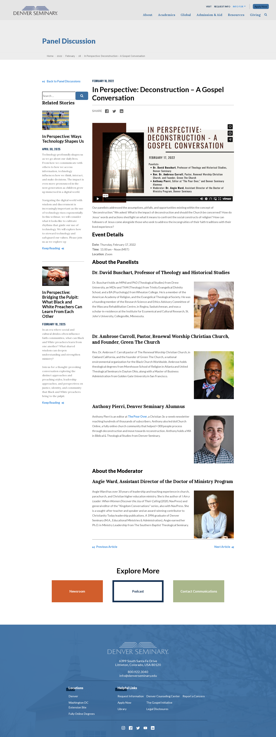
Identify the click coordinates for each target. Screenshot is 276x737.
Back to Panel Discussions (63, 81)
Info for (238, 6)
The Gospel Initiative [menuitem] (159, 702)
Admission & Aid (209, 15)
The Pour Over (137, 416)
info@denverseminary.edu (138, 675)
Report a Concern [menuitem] (194, 696)
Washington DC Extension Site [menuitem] (78, 705)
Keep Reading (51, 248)
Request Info (222, 6)
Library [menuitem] (122, 709)
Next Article (222, 546)
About (147, 15)
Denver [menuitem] (73, 696)
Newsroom (77, 591)
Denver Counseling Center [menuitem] (163, 696)
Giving (255, 15)
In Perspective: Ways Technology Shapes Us (63, 139)
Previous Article (106, 546)
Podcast (138, 591)
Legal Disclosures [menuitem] (157, 709)
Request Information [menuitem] (131, 696)
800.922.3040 (138, 672)
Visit (209, 6)
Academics (166, 15)
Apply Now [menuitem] (124, 702)
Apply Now (260, 6)
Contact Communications (198, 591)
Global (186, 15)
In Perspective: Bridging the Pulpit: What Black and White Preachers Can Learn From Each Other (62, 304)
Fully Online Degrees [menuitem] (82, 713)
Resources (236, 15)
